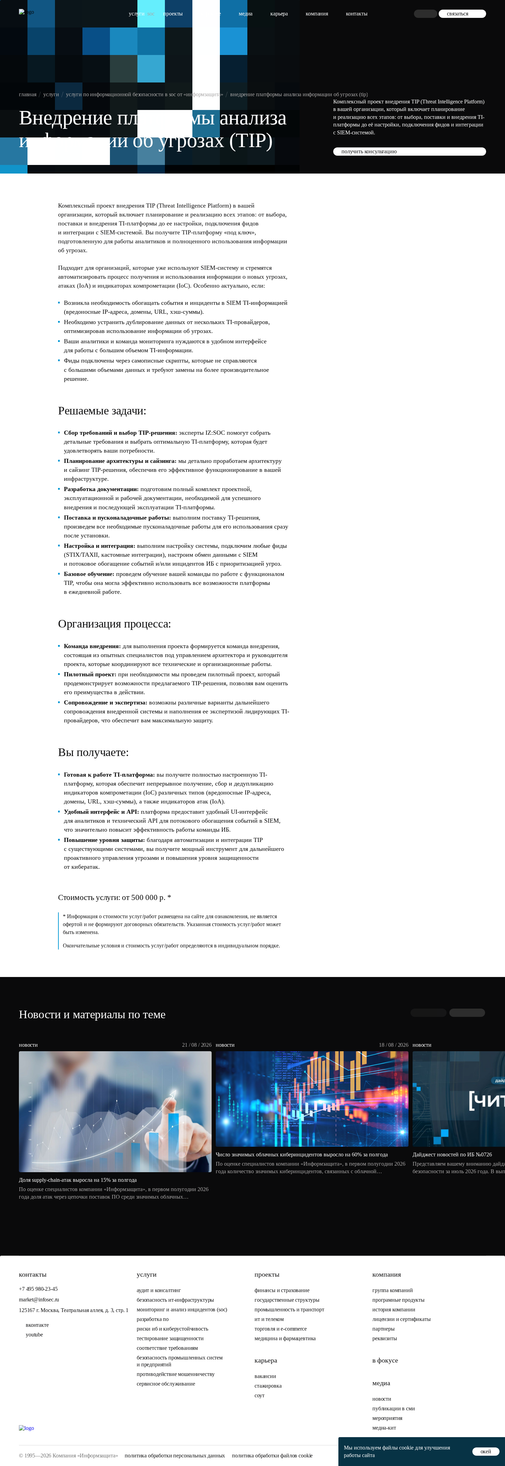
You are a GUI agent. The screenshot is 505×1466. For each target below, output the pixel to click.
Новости (381, 1399)
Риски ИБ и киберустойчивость (172, 1329)
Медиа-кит (384, 1428)
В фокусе (211, 13)
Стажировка (268, 1386)
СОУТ (259, 1395)
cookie (406, 1448)
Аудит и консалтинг (159, 1290)
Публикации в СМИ (393, 1408)
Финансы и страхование (282, 1290)
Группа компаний (392, 1290)
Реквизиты (384, 1338)
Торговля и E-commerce (281, 1329)
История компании (393, 1309)
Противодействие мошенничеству (175, 1374)
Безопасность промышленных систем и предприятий (180, 1361)
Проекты (173, 13)
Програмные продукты (398, 1300)
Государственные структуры (287, 1300)
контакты (357, 13)
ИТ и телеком (269, 1319)
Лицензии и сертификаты (401, 1319)
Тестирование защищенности (170, 1338)
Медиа (245, 13)
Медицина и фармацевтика (285, 1338)
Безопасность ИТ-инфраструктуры (175, 1300)
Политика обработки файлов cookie (272, 1455)
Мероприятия (387, 1418)
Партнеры (383, 1329)
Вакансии (265, 1376)
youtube (34, 1334)
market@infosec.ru (39, 1299)
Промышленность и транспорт (289, 1309)
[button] (467, 1013)
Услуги (137, 13)
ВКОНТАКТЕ (37, 1325)
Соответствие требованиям (167, 1348)
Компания (317, 13)
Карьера (279, 13)
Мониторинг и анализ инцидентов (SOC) (182, 1309)
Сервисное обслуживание (166, 1384)
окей (486, 1451)
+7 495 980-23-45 (38, 1289)
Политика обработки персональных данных (175, 1455)
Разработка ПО (153, 1319)
